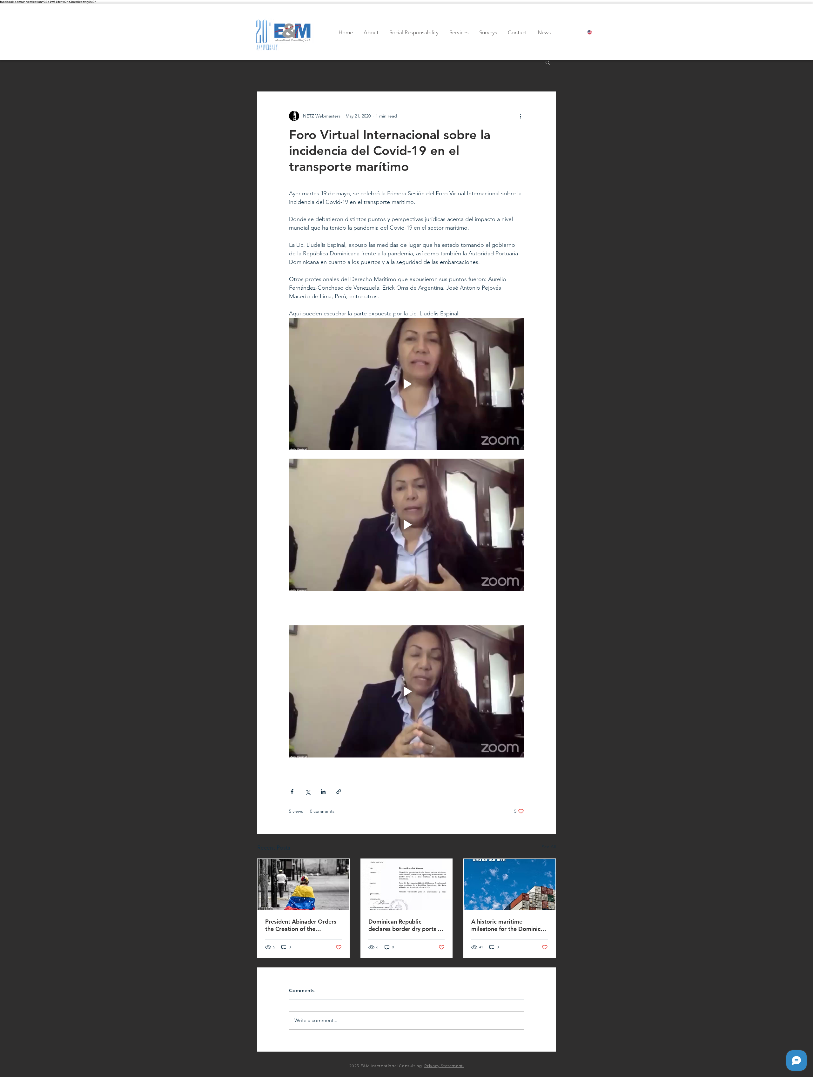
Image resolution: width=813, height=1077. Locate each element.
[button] (548, 62)
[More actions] (520, 116)
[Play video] (406, 384)
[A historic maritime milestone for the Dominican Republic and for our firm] (509, 884)
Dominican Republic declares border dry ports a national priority (404, 925)
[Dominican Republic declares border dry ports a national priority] (407, 884)
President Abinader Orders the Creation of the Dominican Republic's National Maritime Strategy (301, 925)
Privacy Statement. (444, 1065)
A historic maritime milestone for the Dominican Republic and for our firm (509, 925)
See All (549, 847)
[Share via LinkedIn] (323, 792)
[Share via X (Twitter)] (308, 792)
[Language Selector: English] (595, 32)
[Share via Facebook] (292, 792)
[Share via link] (339, 792)
